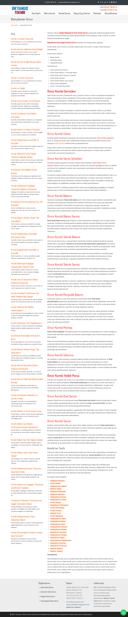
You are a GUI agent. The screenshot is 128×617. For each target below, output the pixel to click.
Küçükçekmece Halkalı (58, 519)
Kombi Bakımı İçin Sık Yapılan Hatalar (27, 440)
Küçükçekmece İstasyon (58, 527)
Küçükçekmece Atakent (58, 486)
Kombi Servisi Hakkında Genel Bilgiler (27, 49)
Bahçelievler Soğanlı (57, 538)
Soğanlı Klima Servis (47, 596)
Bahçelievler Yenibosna (58, 546)
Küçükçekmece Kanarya (58, 529)
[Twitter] (98, 2)
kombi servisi (59, 143)
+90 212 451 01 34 (110, 10)
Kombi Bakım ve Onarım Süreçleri (25, 130)
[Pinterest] (116, 2)
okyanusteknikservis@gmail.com (69, 2)
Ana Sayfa (14, 25)
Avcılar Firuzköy (55, 511)
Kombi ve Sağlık (18, 88)
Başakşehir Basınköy (57, 494)
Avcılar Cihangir (55, 502)
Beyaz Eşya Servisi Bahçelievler (81, 614)
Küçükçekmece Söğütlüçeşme (60, 540)
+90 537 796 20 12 (50, 2)
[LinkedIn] (105, 2)
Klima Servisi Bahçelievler (41, 614)
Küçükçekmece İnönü (57, 524)
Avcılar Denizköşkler (57, 508)
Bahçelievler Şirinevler (58, 543)
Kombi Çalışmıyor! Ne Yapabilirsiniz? (26, 323)
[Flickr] (114, 2)
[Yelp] (109, 2)
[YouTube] (112, 2)
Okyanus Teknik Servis (24, 614)
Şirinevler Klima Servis (48, 592)
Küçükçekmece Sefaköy (58, 535)
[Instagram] (107, 2)
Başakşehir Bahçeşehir (58, 491)
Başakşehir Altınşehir (57, 481)
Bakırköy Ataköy (56, 489)
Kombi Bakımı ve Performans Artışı (26, 411)
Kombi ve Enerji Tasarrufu (22, 39)
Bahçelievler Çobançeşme (59, 505)
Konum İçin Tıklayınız (73, 607)
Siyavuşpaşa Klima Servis (49, 601)
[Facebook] (100, 2)
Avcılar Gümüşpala (56, 516)
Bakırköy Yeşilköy (56, 548)
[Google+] (102, 2)
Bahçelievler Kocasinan (58, 532)
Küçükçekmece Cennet (58, 500)
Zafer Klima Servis (47, 587)
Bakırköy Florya (55, 513)
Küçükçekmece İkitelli (58, 521)
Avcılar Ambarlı (55, 483)
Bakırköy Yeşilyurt (56, 551)
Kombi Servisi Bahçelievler (59, 614)
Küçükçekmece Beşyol (58, 497)
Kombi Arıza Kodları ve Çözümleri (25, 101)
